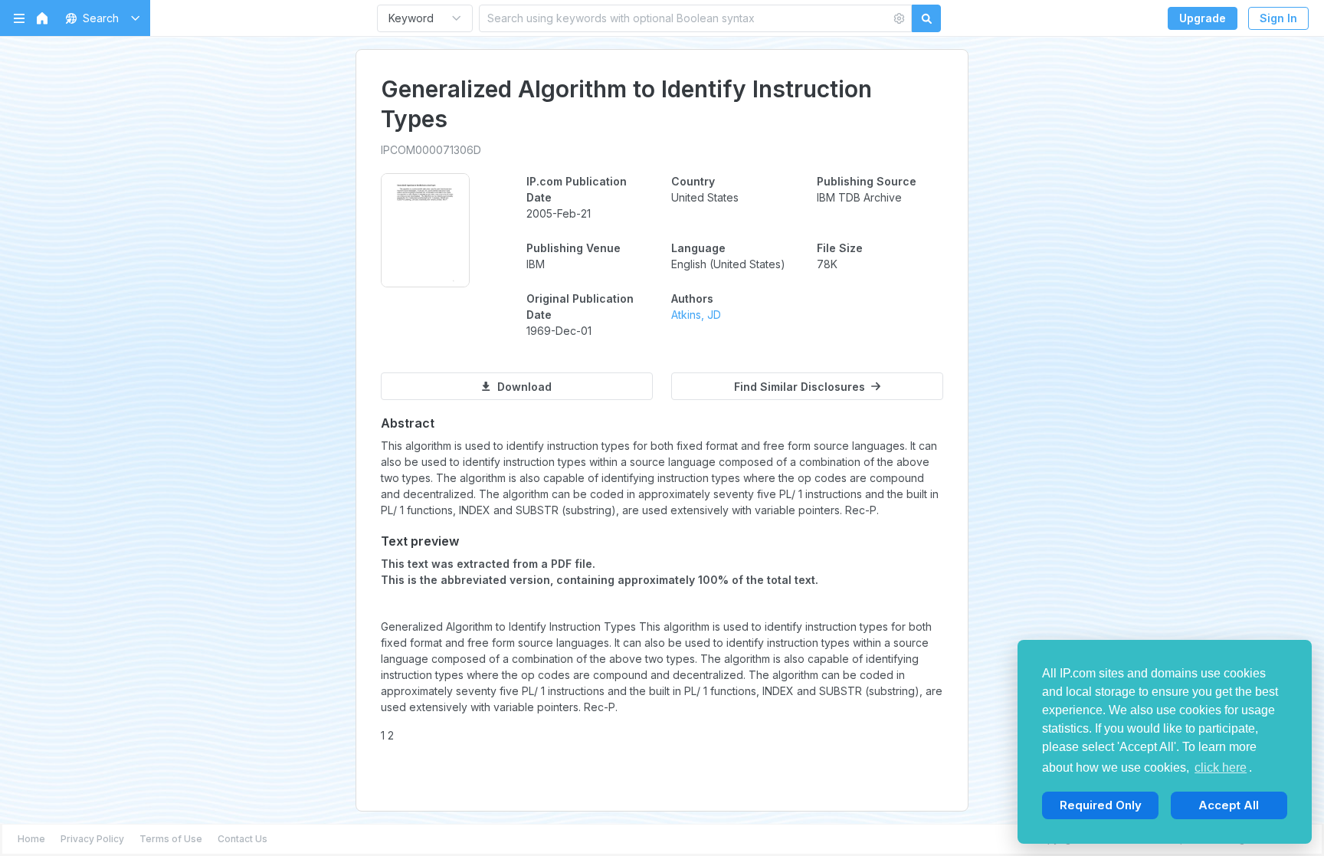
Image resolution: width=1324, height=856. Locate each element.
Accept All (1228, 805)
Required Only (1101, 805)
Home (31, 839)
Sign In (1278, 18)
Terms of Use (170, 839)
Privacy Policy (92, 839)
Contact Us (242, 839)
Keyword (411, 18)
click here (1221, 767)
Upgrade (1202, 18)
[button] (100, 18)
